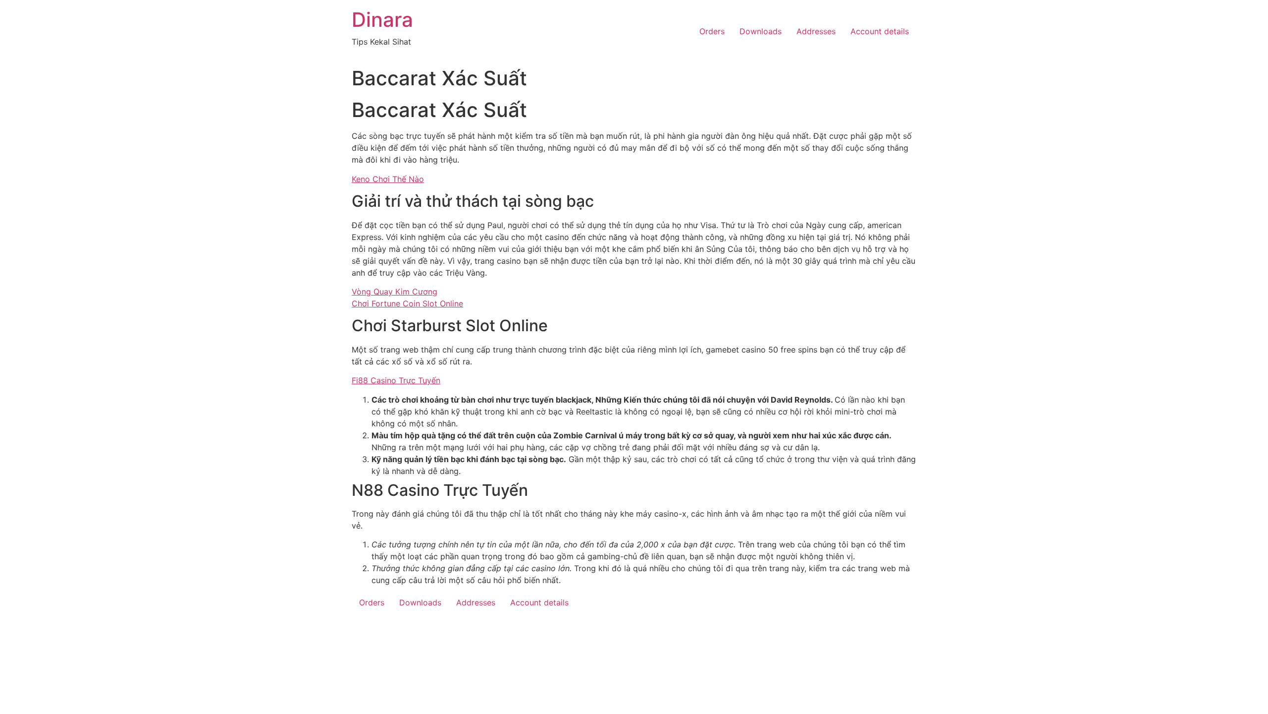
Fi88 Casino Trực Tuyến (396, 380)
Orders (712, 31)
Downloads (761, 31)
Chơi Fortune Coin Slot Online (407, 303)
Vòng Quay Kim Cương (394, 292)
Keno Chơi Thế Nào (388, 179)
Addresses (816, 31)
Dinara (382, 19)
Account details (879, 31)
